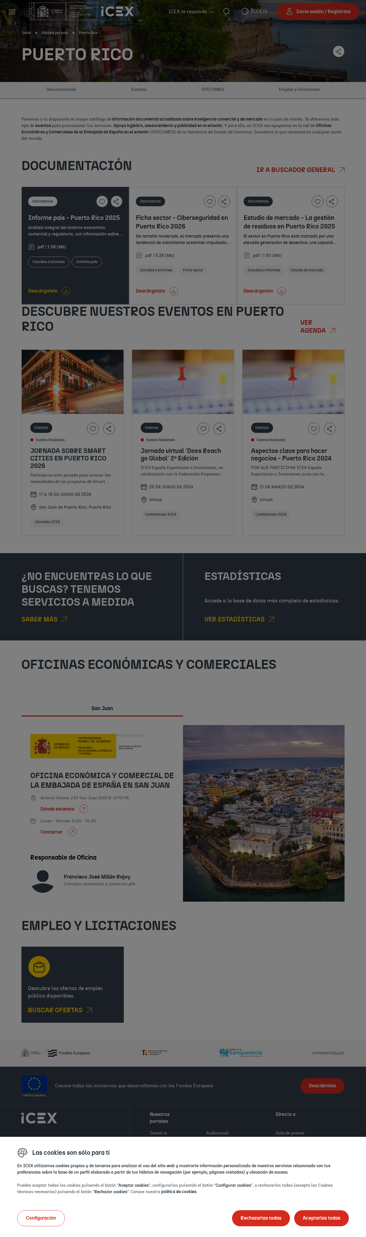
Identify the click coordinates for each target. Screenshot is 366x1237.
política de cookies (178, 1192)
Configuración (41, 1218)
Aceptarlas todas (321, 1218)
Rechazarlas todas (261, 1218)
